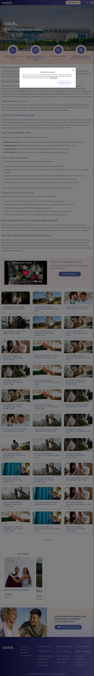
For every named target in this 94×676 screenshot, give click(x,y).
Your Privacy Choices (64, 82)
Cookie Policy (53, 77)
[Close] (73, 70)
